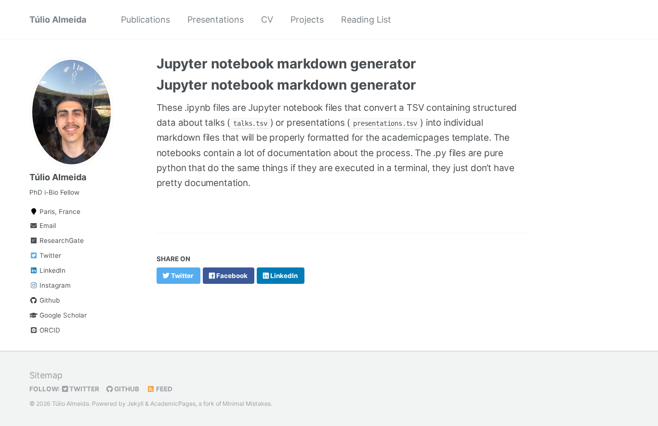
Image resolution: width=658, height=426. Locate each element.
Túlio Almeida (57, 19)
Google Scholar (62, 315)
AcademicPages (173, 403)
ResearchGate (61, 240)
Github (49, 300)
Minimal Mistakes (247, 403)
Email (47, 225)
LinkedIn (52, 270)
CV (267, 19)
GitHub (126, 389)
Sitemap (46, 375)
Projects (307, 19)
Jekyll (135, 403)
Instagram (54, 285)
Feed (163, 389)
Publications (145, 19)
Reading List (366, 19)
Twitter (49, 255)
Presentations (215, 19)
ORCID (49, 330)
